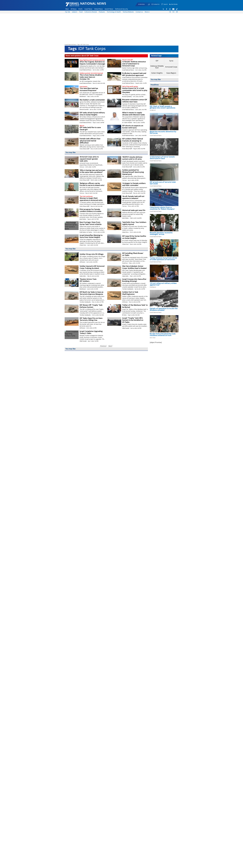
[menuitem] (67, 9)
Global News (98, 9)
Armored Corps (171, 67)
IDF (157, 61)
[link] (164, 108)
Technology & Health (114, 12)
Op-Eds (67, 12)
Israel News (88, 9)
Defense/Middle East (156, 67)
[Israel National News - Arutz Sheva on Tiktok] (176, 9)
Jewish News (109, 9)
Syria (171, 61)
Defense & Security (121, 9)
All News (73, 9)
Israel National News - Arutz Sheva (80, 5)
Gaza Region (171, 73)
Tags (78, 44)
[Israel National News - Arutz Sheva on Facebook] (166, 9)
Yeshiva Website (128, 12)
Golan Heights (157, 73)
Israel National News (70, 44)
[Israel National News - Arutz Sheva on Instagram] (170, 9)
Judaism (74, 12)
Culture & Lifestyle (91, 12)
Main (67, 9)
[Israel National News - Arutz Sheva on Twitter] (163, 9)
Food (80, 12)
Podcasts (102, 12)
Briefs (80, 9)
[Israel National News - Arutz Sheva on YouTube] (173, 9)
